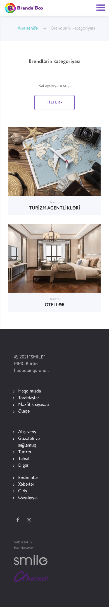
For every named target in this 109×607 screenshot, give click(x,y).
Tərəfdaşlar (28, 398)
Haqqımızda (29, 391)
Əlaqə (24, 411)
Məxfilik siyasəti (33, 405)
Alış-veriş (27, 432)
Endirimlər (28, 478)
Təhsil (24, 459)
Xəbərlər (26, 484)
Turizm (24, 452)
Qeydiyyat (28, 498)
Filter (53, 102)
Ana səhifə (28, 28)
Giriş (22, 491)
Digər (23, 465)
